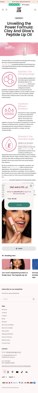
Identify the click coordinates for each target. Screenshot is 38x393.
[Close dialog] (31, 186)
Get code (19, 205)
